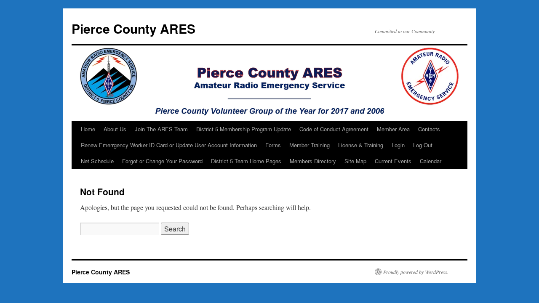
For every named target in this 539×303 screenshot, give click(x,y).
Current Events (393, 161)
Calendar (430, 161)
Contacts (429, 129)
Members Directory (313, 161)
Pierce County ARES (133, 28)
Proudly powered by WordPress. (415, 271)
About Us (115, 129)
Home (88, 129)
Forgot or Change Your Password (162, 161)
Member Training (309, 145)
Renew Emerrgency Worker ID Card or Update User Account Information (169, 145)
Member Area (393, 129)
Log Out (422, 145)
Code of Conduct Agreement (333, 129)
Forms (273, 145)
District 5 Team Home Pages (246, 161)
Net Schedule (97, 161)
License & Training (360, 145)
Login (398, 145)
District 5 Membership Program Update (243, 129)
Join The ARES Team (161, 129)
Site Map (355, 161)
